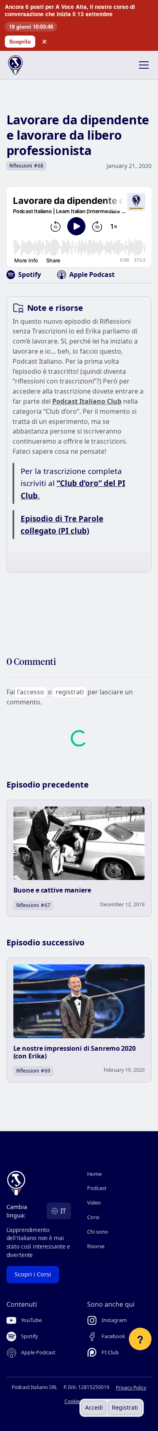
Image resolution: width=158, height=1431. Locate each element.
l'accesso (30, 691)
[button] (142, 65)
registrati (70, 691)
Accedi (94, 1407)
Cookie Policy (79, 1401)
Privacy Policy (131, 1387)
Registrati (125, 1407)
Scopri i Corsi (33, 1274)
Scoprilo (20, 41)
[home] (21, 65)
